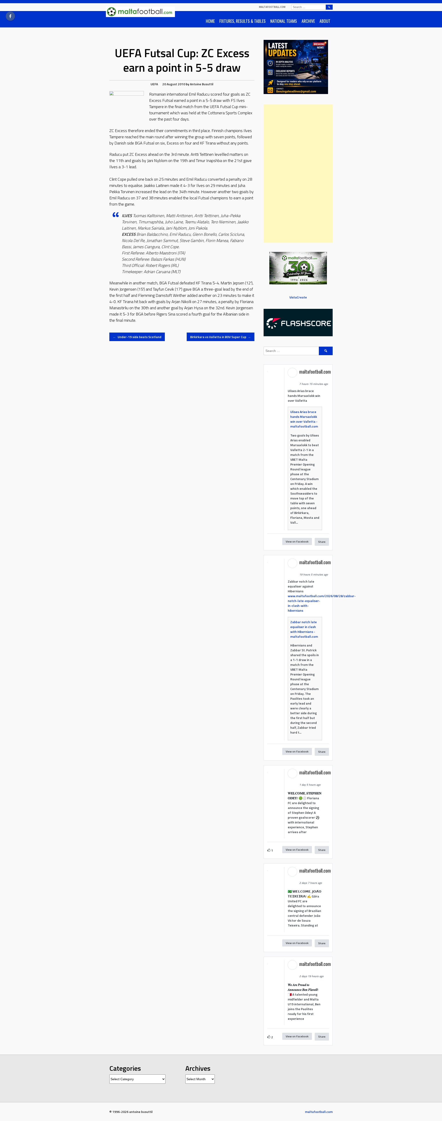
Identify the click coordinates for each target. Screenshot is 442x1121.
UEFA (154, 84)
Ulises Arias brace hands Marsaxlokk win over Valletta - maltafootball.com (304, 419)
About (325, 21)
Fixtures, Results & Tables (242, 21)
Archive (308, 21)
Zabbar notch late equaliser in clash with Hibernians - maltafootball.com (304, 629)
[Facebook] (10, 16)
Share (322, 542)
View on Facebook (297, 541)
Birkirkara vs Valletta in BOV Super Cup (220, 336)
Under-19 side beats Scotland (137, 336)
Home (210, 21)
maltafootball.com (272, 7)
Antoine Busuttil (201, 84)
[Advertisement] (298, 173)
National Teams (283, 21)
